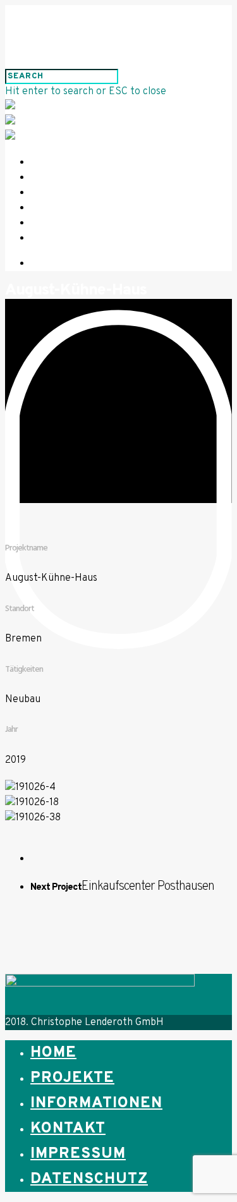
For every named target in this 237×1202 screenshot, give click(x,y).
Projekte (66, 178)
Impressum (68, 223)
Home (54, 162)
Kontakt (64, 208)
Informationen (81, 193)
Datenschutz (76, 238)
